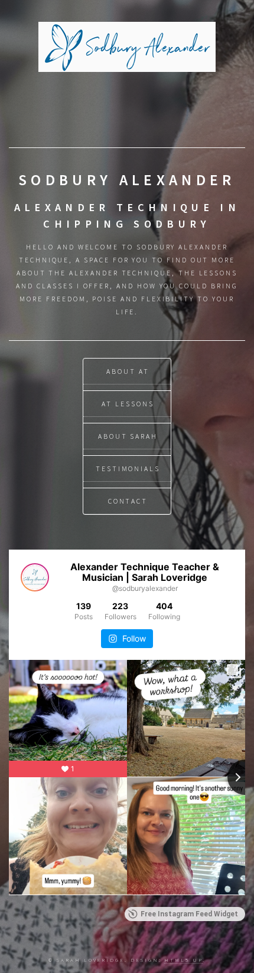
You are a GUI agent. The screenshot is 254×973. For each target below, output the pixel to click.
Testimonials (128, 468)
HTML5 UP (183, 959)
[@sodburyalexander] (35, 577)
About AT (127, 371)
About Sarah (128, 436)
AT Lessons (128, 403)
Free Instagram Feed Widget (189, 914)
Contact (128, 501)
